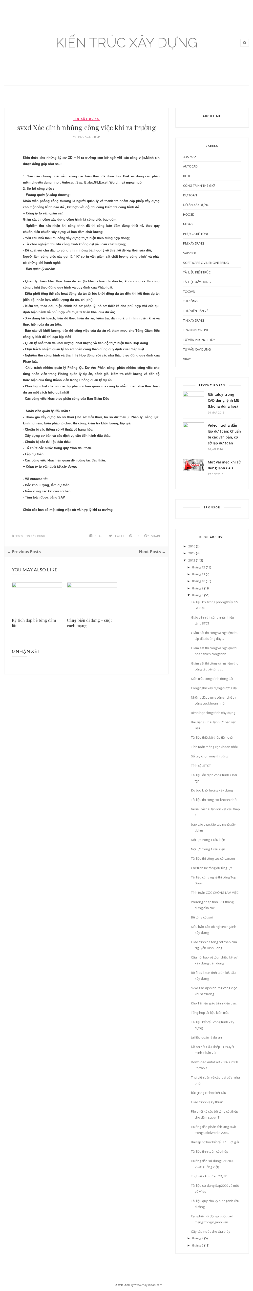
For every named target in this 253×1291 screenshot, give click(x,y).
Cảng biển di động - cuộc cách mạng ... (89, 623)
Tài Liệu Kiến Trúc (197, 272)
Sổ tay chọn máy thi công (209, 756)
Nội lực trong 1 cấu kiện (208, 839)
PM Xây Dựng (193, 243)
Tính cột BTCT (201, 765)
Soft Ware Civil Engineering (206, 262)
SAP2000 (189, 253)
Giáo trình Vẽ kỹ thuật (207, 1102)
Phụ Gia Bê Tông (196, 233)
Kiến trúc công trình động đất (212, 678)
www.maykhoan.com (148, 1285)
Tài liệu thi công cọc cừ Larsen (213, 858)
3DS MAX (189, 156)
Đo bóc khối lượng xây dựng (212, 790)
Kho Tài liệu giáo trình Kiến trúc (213, 1003)
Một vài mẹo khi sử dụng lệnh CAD (224, 465)
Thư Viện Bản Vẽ (195, 311)
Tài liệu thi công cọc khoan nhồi (214, 799)
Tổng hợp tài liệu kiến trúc (210, 1012)
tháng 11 (198, 574)
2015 (191, 553)
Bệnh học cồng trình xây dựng (213, 712)
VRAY (187, 359)
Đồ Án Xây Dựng (196, 205)
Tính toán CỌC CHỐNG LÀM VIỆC (214, 892)
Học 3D (188, 214)
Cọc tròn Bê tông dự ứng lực (211, 868)
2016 (191, 546)
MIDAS (188, 224)
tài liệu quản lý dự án (206, 1037)
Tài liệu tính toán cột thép (209, 1151)
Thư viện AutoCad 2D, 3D (209, 1176)
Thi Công (190, 301)
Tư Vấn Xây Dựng (197, 349)
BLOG (187, 176)
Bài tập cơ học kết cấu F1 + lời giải (215, 1142)
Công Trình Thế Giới (199, 185)
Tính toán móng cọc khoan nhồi (214, 747)
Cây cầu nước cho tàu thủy (210, 1231)
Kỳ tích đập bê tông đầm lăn (34, 623)
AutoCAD (190, 166)
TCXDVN (189, 291)
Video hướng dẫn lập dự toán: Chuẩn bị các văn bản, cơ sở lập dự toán (224, 434)
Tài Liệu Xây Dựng (197, 282)
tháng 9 (197, 588)
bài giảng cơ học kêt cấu (208, 1092)
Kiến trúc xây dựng (126, 43)
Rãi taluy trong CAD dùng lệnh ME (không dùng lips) (223, 400)
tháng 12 (198, 567)
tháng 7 (197, 1238)
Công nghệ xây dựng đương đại (214, 688)
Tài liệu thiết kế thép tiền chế (211, 737)
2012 (191, 560)
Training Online (196, 330)
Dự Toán (190, 195)
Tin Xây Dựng (86, 119)
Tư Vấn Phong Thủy (199, 339)
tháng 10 (198, 581)
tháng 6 (197, 1245)
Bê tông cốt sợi (202, 917)
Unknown (84, 137)
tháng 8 (197, 595)
